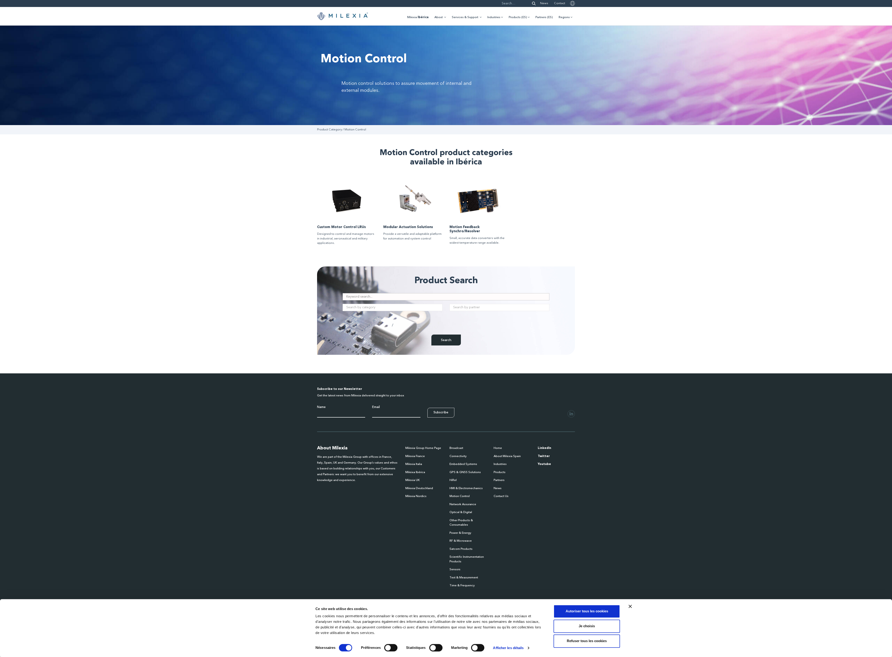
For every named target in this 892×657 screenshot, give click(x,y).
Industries (493, 17)
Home (498, 448)
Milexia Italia (413, 464)
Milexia (418, 17)
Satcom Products (460, 549)
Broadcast (456, 448)
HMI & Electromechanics (466, 488)
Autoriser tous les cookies (587, 611)
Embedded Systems (463, 464)
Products (499, 472)
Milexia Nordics (415, 496)
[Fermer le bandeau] (630, 606)
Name (321, 407)
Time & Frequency (462, 585)
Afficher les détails (508, 648)
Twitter (544, 456)
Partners (499, 480)
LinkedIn (544, 448)
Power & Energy (460, 532)
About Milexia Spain (507, 456)
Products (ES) (518, 17)
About (438, 17)
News (544, 3)
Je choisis (587, 626)
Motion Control (459, 496)
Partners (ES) (544, 17)
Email (376, 407)
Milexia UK (412, 480)
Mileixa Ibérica (415, 472)
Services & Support (465, 17)
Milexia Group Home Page (423, 448)
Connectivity (458, 456)
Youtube (544, 464)
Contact (559, 3)
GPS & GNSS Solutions (465, 472)
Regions (564, 17)
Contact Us (501, 496)
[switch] (390, 647)
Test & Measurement (463, 577)
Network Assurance (462, 504)
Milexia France (415, 456)
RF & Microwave (460, 540)
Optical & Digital (460, 512)
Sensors (454, 569)
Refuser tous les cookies (587, 641)
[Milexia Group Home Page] (342, 16)
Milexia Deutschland (419, 488)
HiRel (453, 480)
